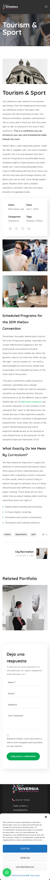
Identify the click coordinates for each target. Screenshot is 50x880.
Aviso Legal (35, 875)
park (33, 534)
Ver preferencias (25, 867)
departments (21, 534)
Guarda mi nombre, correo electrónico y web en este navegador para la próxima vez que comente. (24, 742)
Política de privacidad (20, 875)
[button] (45, 816)
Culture (11, 607)
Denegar (25, 857)
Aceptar (25, 848)
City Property (21, 602)
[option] (25, 610)
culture (7, 534)
